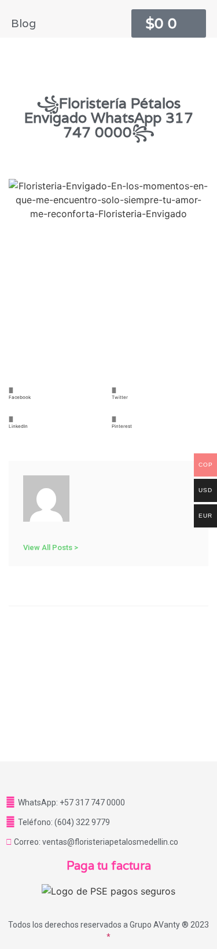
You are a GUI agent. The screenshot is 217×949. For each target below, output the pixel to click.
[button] (57, 398)
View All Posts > (50, 547)
